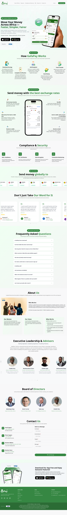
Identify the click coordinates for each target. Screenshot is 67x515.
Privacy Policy (37, 491)
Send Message (51, 454)
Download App (61, 3)
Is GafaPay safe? (18, 266)
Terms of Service (37, 493)
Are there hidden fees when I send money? (23, 244)
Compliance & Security (29, 3)
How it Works (17, 3)
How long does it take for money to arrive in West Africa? (26, 248)
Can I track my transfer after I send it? (23, 283)
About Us (39, 3)
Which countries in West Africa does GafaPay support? (26, 253)
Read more (5, 212)
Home (19, 491)
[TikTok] (7, 498)
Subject (36, 439)
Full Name (37, 429)
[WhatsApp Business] (10, 498)
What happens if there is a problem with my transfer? (26, 278)
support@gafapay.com (57, 491)
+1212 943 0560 (55, 493)
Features (22, 3)
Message (37, 444)
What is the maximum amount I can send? (24, 274)
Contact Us (44, 3)
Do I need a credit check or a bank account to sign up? (26, 261)
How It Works (20, 495)
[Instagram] (4, 498)
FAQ (35, 3)
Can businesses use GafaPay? (21, 270)
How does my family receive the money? (23, 257)
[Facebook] (2, 498)
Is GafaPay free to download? (21, 240)
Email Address (38, 434)
